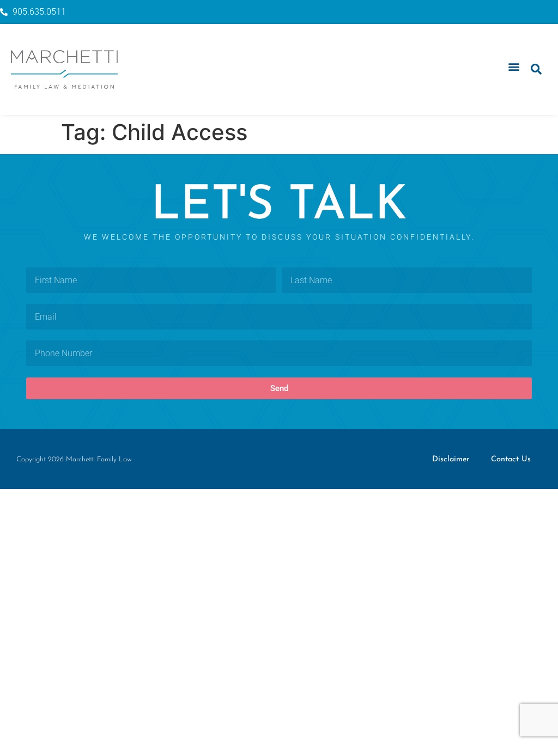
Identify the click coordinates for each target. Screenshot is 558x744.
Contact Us (511, 459)
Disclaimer (450, 459)
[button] (514, 67)
